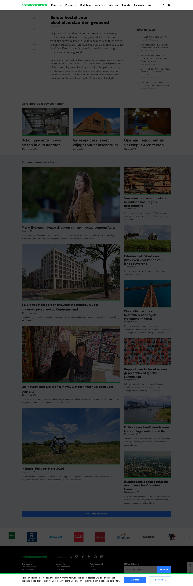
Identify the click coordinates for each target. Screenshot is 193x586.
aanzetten (114, 581)
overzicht (65, 581)
